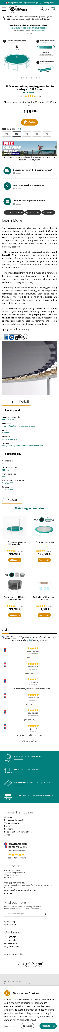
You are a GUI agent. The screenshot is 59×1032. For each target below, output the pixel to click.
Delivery (7, 826)
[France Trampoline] (19, 9)
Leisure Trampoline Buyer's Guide (17, 984)
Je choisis (27, 1025)
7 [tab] (36, 77)
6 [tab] (34, 77)
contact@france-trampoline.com (20, 890)
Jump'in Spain (13, 946)
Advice (7, 834)
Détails (29, 105)
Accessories (35, 212)
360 (6, 134)
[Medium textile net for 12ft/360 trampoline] (14, 582)
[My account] (47, 9)
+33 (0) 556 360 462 (14, 882)
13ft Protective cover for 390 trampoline (14, 543)
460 (36, 134)
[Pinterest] (34, 964)
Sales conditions (11, 832)
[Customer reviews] (16, 845)
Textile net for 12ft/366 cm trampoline (14, 598)
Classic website (15, 954)
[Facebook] (21, 964)
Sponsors (8, 829)
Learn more (12, 220)
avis (39, 96)
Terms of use (26, 832)
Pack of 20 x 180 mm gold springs (44, 598)
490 (46, 134)
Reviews (50, 212)
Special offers (10, 924)
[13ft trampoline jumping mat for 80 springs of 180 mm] (29, 51)
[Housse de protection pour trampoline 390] (14, 527)
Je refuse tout (9, 1026)
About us (8, 817)
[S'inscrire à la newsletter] (45, 914)
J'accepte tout (48, 1025)
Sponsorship (9, 921)
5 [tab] (31, 77)
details (18, 173)
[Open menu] (4, 8)
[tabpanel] (29, 51)
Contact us (8, 893)
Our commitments (12, 823)
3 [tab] (26, 77)
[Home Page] (3, 16)
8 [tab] (39, 77)
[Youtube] (40, 964)
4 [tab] (28, 77)
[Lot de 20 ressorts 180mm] (44, 582)
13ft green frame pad (44, 542)
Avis (5, 629)
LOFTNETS (11, 937)
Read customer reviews (16, 858)
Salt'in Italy (12, 943)
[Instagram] (27, 964)
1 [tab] (21, 77)
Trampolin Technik (15, 940)
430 (26, 134)
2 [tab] (23, 77)
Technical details (16, 212)
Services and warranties (14, 820)
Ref (18, 96)
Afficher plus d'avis (29, 741)
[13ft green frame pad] (44, 527)
